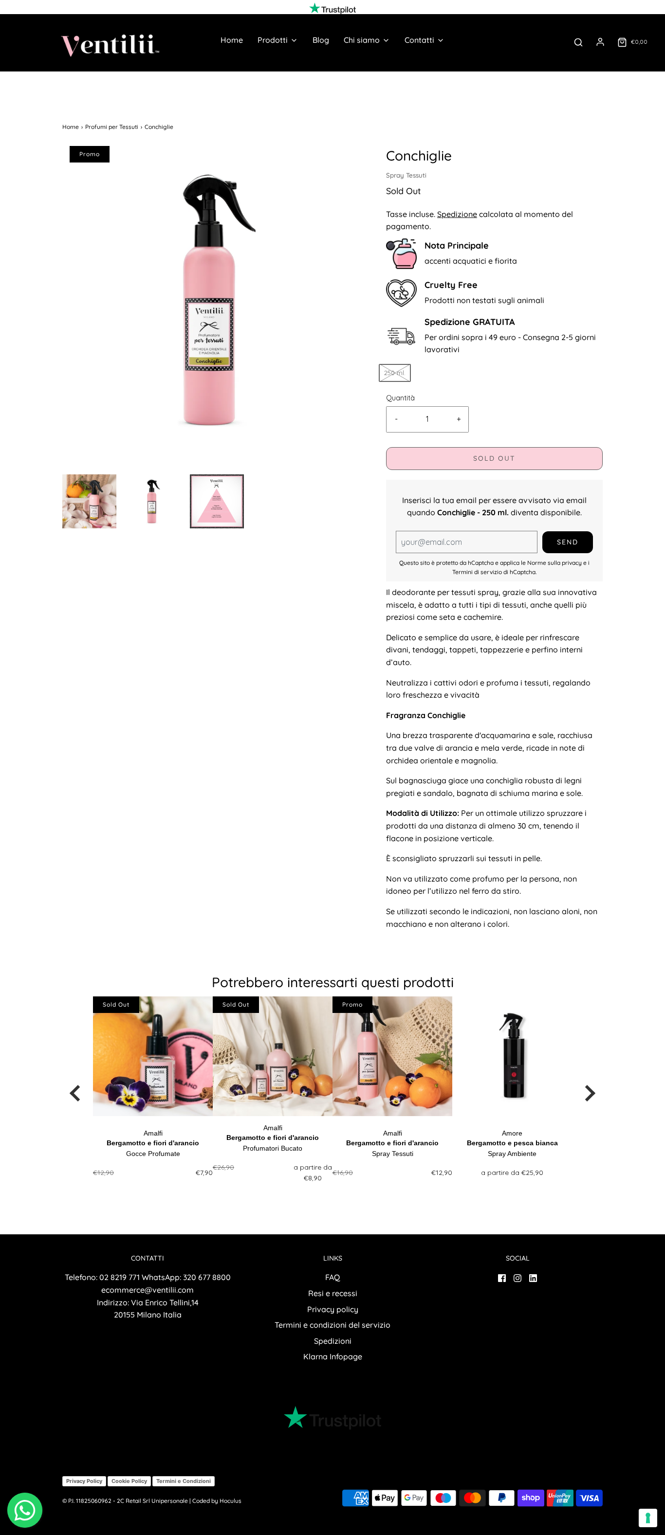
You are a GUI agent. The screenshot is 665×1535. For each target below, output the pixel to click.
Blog (321, 40)
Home (232, 40)
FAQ (332, 1277)
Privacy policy (332, 1309)
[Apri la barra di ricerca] (578, 42)
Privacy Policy (84, 1481)
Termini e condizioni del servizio (332, 1325)
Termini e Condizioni (183, 1481)
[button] (89, 501)
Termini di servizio (477, 572)
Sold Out (494, 458)
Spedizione (457, 214)
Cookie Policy (129, 1481)
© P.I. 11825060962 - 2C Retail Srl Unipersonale (125, 1500)
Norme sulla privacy (554, 562)
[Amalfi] (153, 1056)
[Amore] (512, 1056)
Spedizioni (332, 1341)
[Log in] (600, 42)
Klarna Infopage (332, 1356)
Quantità (400, 398)
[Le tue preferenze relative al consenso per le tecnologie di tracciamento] (648, 1518)
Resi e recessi (332, 1293)
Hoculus (230, 1500)
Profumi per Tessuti (111, 126)
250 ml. (395, 373)
